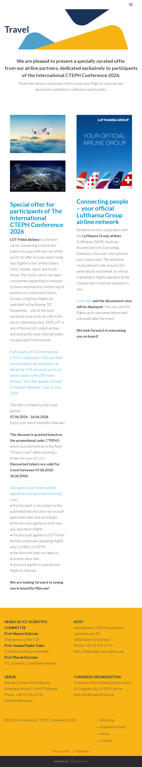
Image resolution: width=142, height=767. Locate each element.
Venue (104, 734)
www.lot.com (34, 458)
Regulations (82, 751)
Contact (106, 740)
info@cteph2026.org (98, 694)
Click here (84, 301)
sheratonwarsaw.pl (18, 700)
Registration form (113, 727)
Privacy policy (61, 751)
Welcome (107, 720)
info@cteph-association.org (103, 651)
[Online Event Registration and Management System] (71, 762)
